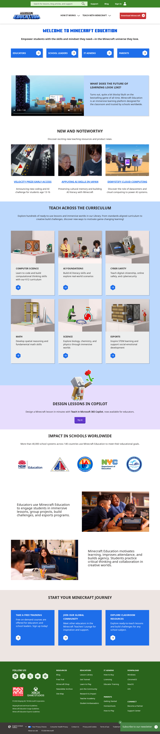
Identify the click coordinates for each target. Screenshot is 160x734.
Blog (106, 3)
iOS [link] (129, 689)
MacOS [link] (131, 684)
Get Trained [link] (85, 679)
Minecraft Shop (62, 684)
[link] (133, 15)
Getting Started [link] (110, 701)
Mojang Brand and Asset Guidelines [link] (24, 706)
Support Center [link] (134, 710)
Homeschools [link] (110, 706)
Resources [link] (61, 670)
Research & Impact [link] (88, 693)
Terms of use (104, 727)
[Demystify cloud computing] (127, 160)
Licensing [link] (108, 679)
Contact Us (75, 727)
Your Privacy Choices (39, 727)
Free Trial (60, 679)
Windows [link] (132, 674)
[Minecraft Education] (27, 15)
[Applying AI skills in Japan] (80, 160)
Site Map (60, 693)
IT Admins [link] (109, 670)
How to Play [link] (109, 710)
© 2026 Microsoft (48, 731)
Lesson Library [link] (86, 674)
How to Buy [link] (109, 674)
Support (94, 3)
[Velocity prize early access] (32, 160)
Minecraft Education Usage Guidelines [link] (25, 709)
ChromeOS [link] (132, 679)
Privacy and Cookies (90, 727)
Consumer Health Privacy (59, 727)
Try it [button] (80, 420)
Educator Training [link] (111, 684)
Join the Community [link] (88, 689)
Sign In (118, 3)
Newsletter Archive (64, 689)
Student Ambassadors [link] (89, 703)
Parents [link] (108, 697)
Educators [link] (85, 670)
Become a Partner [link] (135, 706)
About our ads (33, 731)
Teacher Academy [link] (87, 698)
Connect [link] (132, 701)
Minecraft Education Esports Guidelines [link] (26, 712)
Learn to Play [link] (85, 684)
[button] (120, 722)
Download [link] (133, 670)
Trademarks (117, 727)
